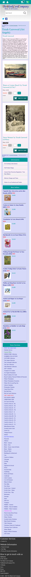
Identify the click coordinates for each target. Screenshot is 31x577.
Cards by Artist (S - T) (9, 422)
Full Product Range (9, 168)
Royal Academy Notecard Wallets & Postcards (15, 377)
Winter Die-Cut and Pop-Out (11, 383)
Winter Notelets (8, 517)
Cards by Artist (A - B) (9, 403)
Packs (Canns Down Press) (10, 513)
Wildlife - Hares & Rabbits (10, 506)
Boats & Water (7, 451)
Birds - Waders (7, 449)
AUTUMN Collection (9, 358)
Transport (6, 502)
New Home (7, 486)
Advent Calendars (8, 385)
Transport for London (9, 370)
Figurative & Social (9, 465)
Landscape (6, 476)
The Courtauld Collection (10, 362)
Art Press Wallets (8, 515)
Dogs (5, 463)
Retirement (7, 494)
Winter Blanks (7, 529)
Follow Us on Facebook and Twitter (13, 182)
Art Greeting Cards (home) (10, 163)
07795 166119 (3, 558)
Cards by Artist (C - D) (10, 405)
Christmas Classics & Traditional (12, 525)
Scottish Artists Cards (9, 428)
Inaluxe (6, 434)
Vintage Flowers (8, 432)
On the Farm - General (9, 488)
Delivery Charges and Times (11, 178)
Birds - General (8, 442)
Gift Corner (7, 533)
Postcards (6, 438)
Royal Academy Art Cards (10, 374)
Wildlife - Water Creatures (10, 509)
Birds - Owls (7, 445)
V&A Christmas (8, 523)
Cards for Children (8, 457)
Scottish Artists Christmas (10, 519)
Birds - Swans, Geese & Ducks (11, 447)
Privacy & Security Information (9, 551)
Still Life (6, 500)
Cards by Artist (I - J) (9, 412)
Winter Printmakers (9, 379)
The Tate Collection (9, 364)
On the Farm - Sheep (9, 490)
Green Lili (6, 430)
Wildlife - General (8, 504)
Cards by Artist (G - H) (10, 409)
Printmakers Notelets (9, 387)
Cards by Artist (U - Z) (10, 424)
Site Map (3, 549)
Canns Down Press (8, 389)
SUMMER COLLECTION (10, 356)
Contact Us (4, 541)
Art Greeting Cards (5, 25)
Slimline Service (8, 350)
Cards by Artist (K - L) (10, 414)
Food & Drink (7, 469)
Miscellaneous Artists (9, 426)
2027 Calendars (8, 368)
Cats (5, 455)
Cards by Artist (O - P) (9, 418)
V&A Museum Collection (10, 366)
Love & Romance (8, 480)
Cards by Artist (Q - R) (10, 420)
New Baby (6, 484)
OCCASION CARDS (9, 397)
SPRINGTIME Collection (10, 354)
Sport (5, 498)
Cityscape (6, 459)
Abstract (6, 440)
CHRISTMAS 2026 (9, 399)
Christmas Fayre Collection (10, 527)
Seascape (6, 496)
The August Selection (9, 360)
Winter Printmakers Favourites (11, 381)
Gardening (6, 471)
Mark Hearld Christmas (10, 521)
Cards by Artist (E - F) (9, 407)
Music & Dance (8, 482)
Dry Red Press (7, 391)
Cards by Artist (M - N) (10, 416)
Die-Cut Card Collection (10, 393)
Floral (5, 467)
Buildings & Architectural (10, 453)
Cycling (6, 461)
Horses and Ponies (8, 473)
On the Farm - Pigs (9, 492)
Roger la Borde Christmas (10, 531)
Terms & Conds (5, 547)
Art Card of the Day (9, 401)
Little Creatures (8, 478)
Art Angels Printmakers (13, 25)
